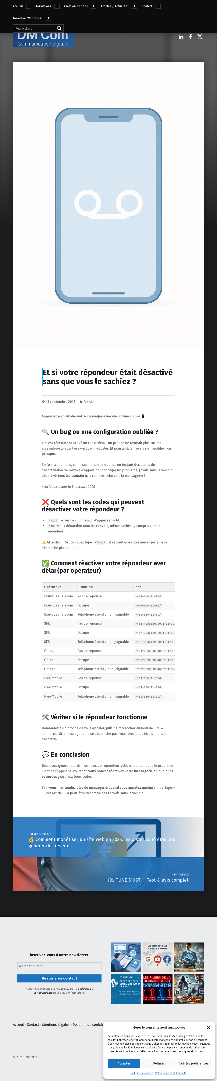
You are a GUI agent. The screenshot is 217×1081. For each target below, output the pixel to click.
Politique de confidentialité (170, 1073)
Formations (43, 6)
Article (89, 402)
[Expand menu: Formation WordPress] (48, 18)
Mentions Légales (56, 1025)
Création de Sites (76, 6)
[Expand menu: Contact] (158, 6)
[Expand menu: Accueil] (28, 6)
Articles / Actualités (115, 6)
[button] (208, 1027)
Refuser (158, 1063)
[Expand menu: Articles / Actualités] (134, 6)
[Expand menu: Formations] (57, 6)
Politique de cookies (141, 1073)
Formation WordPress (28, 18)
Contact (147, 6)
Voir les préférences (193, 1063)
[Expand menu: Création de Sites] (93, 6)
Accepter (124, 1063)
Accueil (18, 6)
